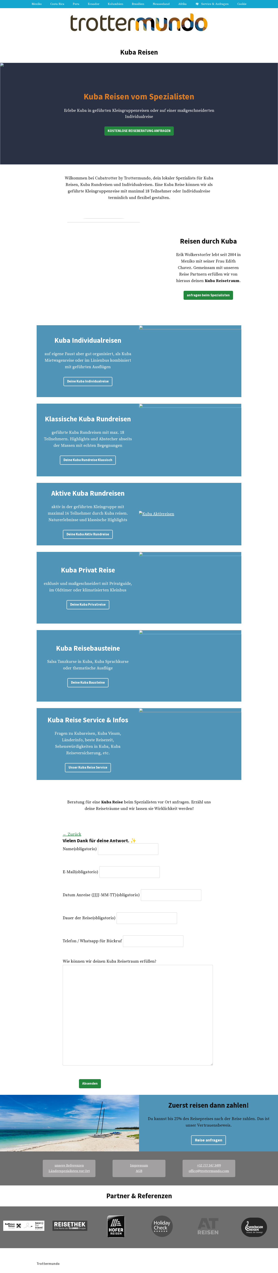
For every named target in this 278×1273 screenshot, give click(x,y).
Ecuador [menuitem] (93, 4)
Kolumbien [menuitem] (115, 4)
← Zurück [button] (72, 834)
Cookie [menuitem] (241, 4)
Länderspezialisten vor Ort (69, 1171)
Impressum (139, 1165)
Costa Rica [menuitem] (57, 4)
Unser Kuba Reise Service (88, 767)
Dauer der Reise (89, 918)
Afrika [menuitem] (182, 4)
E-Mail (80, 872)
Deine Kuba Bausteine (88, 682)
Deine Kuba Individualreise (88, 381)
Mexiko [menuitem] (37, 4)
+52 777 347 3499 (209, 1165)
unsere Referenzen (69, 1165)
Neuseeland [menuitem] (161, 4)
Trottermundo (48, 1264)
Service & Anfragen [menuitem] (215, 4)
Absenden (90, 1083)
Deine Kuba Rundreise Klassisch (87, 460)
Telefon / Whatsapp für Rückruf (92, 941)
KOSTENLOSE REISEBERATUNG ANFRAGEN (139, 131)
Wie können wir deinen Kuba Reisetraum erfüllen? (109, 961)
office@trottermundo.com (209, 1171)
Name (80, 849)
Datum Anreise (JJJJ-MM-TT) (101, 895)
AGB (139, 1171)
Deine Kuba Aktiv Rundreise (88, 534)
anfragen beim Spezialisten (208, 295)
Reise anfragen (208, 1139)
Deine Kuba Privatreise (88, 604)
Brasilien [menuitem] (138, 4)
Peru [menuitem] (76, 4)
